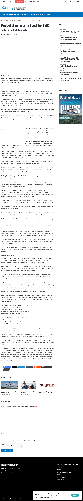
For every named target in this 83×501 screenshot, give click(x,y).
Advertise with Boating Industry (65, 472)
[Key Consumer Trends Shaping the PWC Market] (9, 385)
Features (8, 20)
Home (4, 20)
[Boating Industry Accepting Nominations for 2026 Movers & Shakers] (47, 385)
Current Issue (63, 90)
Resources (33, 14)
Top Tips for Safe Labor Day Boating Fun (27, 391)
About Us (59, 474)
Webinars (26, 14)
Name (3, 427)
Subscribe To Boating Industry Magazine (67, 464)
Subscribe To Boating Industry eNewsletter (68, 467)
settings (47, 497)
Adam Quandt (5, 34)
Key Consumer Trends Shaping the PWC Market (8, 391)
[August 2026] (70, 109)
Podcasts (20, 14)
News (60, 25)
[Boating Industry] (13, 7)
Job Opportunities (61, 477)
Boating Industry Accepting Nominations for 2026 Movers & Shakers (46, 392)
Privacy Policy (60, 479)
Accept (75, 495)
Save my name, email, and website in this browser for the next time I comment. (23, 440)
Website (31, 434)
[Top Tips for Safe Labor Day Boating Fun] (28, 385)
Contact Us (59, 469)
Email (3, 434)
